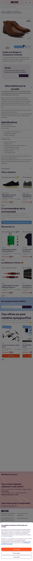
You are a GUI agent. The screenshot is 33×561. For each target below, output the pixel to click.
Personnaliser (16, 553)
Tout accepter (16, 549)
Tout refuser (16, 557)
